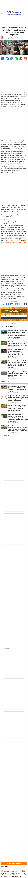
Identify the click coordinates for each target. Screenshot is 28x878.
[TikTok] (25, 304)
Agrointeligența (5, 870)
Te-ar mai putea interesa (9, 326)
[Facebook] (2, 58)
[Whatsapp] (16, 58)
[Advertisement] (14, 5)
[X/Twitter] (16, 304)
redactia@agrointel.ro (11, 875)
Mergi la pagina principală (14, 863)
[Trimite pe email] (21, 58)
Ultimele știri (5, 382)
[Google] (2, 304)
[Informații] (26, 13)
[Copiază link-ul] (25, 58)
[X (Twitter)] (11, 58)
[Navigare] (2, 13)
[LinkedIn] (7, 58)
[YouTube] (21, 304)
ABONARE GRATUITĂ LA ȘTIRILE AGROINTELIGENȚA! (14, 311)
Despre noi (5, 866)
